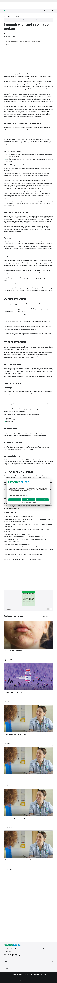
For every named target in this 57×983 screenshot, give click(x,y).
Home (5, 16)
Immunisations (16, 16)
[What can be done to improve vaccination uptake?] (28, 851)
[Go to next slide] (51, 609)
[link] (13, 955)
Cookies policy (20, 974)
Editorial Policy (27, 974)
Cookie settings (43, 974)
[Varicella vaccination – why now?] (28, 641)
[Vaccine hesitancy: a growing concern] (28, 683)
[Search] (44, 11)
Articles (9, 16)
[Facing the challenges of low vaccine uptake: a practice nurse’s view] (28, 809)
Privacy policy (13, 974)
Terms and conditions (35, 974)
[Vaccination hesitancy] (28, 767)
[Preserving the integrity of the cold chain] (28, 725)
